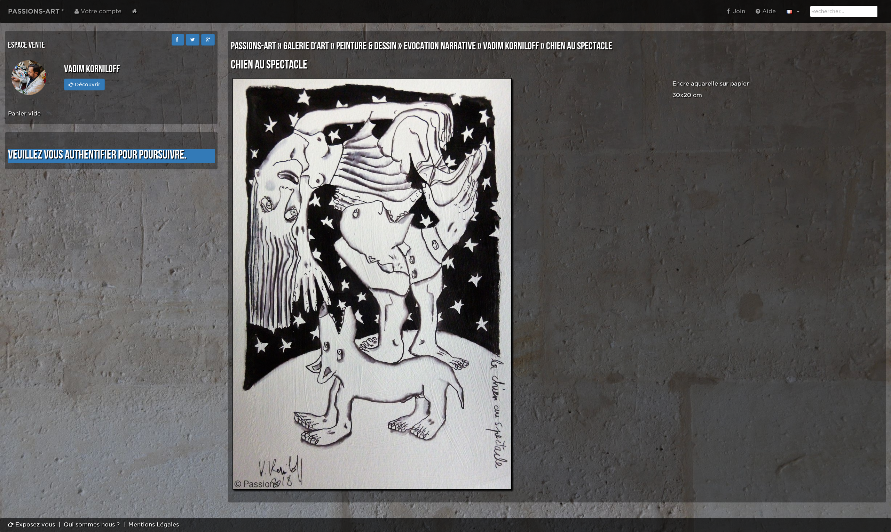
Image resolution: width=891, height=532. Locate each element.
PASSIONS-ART (253, 46)
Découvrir (86, 84)
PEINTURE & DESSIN (366, 46)
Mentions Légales (153, 524)
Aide (768, 11)
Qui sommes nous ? (92, 524)
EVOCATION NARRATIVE (440, 46)
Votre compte (100, 11)
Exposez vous (34, 524)
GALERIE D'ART (306, 46)
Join (737, 11)
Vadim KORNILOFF (511, 46)
